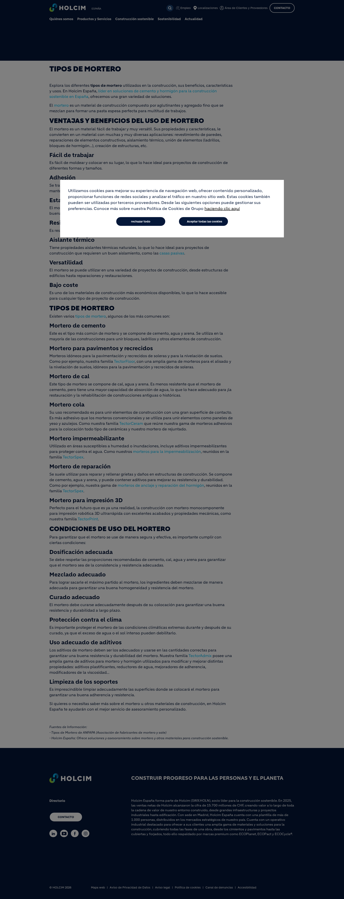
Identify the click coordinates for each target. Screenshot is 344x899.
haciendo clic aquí (222, 208)
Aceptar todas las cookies (204, 221)
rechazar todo (140, 221)
